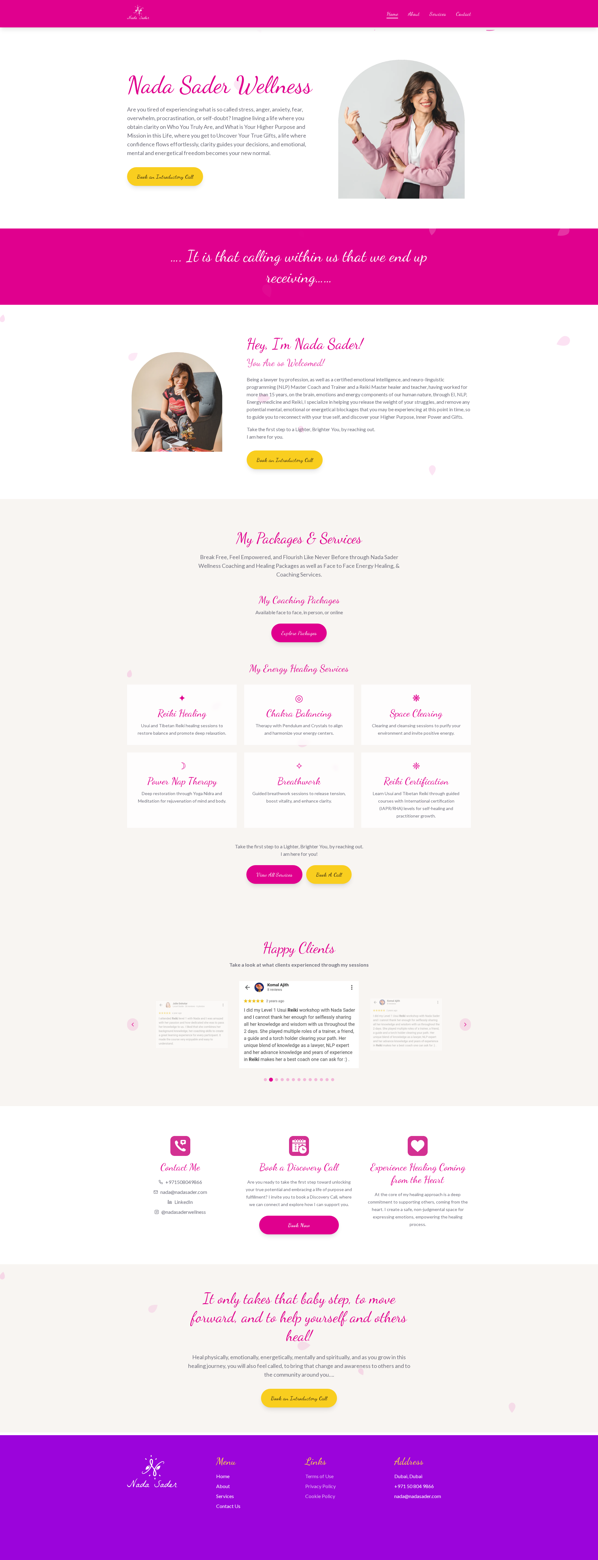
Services (438, 13)
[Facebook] (130, 1536)
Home (392, 13)
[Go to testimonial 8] (304, 1079)
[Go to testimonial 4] (282, 1079)
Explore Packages (299, 632)
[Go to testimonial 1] (265, 1079)
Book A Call (329, 874)
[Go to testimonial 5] (287, 1079)
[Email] (175, 1536)
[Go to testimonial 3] (277, 1079)
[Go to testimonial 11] (321, 1079)
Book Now (299, 1225)
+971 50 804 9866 (414, 1486)
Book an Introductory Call (165, 176)
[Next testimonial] (465, 1024)
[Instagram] (141, 1536)
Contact (463, 13)
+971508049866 (183, 1182)
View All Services (274, 874)
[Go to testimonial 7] (299, 1079)
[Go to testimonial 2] (271, 1079)
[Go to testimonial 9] (310, 1079)
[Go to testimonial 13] (332, 1079)
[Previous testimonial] (132, 1024)
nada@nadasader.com (183, 1192)
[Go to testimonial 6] (293, 1079)
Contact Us (228, 1506)
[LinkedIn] (153, 1536)
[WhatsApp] (164, 1536)
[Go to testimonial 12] (327, 1079)
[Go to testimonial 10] (315, 1079)
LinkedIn (183, 1202)
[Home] (138, 13)
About (414, 13)
